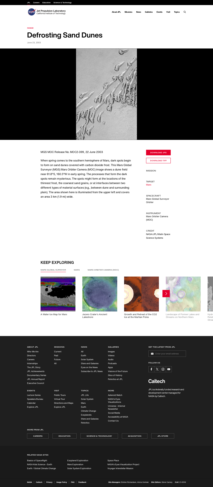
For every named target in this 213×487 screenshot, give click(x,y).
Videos (111, 355)
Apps (110, 367)
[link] (106, 94)
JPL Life (85, 395)
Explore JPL (32, 406)
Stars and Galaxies (89, 363)
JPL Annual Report (36, 379)
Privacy (49, 482)
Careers (30, 359)
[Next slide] (166, 293)
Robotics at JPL (115, 379)
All (55, 363)
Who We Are (32, 351)
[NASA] (32, 12)
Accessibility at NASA (118, 416)
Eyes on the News (89, 367)
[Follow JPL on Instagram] (163, 369)
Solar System (87, 359)
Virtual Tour (59, 399)
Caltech (39, 482)
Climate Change (88, 410)
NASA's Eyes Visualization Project (123, 464)
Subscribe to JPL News (92, 371)
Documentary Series (36, 375)
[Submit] (152, 353)
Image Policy (61, 482)
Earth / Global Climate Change (41, 468)
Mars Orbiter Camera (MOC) (103, 270)
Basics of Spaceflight (37, 460)
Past (56, 355)
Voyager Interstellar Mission (120, 468)
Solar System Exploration (79, 468)
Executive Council (35, 383)
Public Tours (60, 395)
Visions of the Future (118, 371)
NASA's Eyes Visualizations (114, 400)
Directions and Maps (63, 403)
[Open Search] (185, 12)
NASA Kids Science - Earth (39, 464)
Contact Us (113, 420)
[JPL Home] (52, 12)
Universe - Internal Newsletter (116, 407)
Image (30, 28)
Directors (31, 355)
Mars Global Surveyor (53, 270)
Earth (83, 355)
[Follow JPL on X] (157, 369)
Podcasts (112, 363)
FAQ (72, 482)
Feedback (82, 482)
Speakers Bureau (35, 399)
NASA (29, 482)
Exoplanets (86, 414)
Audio (111, 359)
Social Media (114, 412)
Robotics (85, 422)
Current (57, 351)
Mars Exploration (75, 464)
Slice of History (115, 375)
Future (57, 359)
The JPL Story (33, 367)
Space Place (113, 460)
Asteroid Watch (115, 395)
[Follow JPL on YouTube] (169, 369)
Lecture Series (34, 395)
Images (111, 351)
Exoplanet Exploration (77, 460)
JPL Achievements (35, 371)
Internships (32, 363)
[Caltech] (156, 381)
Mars (148, 184)
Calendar (31, 403)
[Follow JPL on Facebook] (151, 369)
